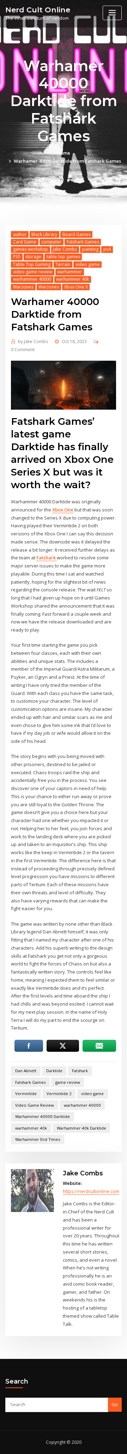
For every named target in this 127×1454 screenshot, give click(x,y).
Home (63, 153)
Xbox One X (76, 287)
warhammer (69, 272)
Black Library (44, 234)
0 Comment (23, 350)
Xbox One (62, 510)
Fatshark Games (83, 242)
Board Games (76, 234)
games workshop (30, 249)
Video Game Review (34, 1105)
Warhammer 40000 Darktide (42, 1116)
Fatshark (46, 557)
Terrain (62, 264)
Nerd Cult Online (37, 9)
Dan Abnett (25, 1070)
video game (87, 264)
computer (51, 242)
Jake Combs (65, 249)
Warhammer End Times (37, 1139)
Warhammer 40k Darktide (81, 1128)
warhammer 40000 (32, 279)
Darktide (54, 1070)
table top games (63, 257)
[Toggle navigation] (112, 13)
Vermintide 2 (59, 1093)
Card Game (24, 242)
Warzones (23, 287)
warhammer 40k (72, 279)
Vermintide (26, 1093)
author (19, 234)
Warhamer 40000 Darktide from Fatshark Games (67, 161)
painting (90, 249)
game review (67, 1082)
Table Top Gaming (31, 264)
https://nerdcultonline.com (91, 1191)
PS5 (16, 257)
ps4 (107, 249)
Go (114, 1404)
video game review (32, 272)
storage (33, 257)
